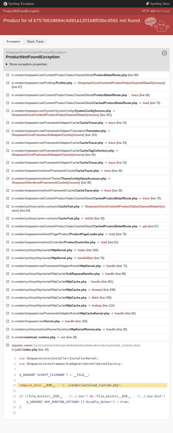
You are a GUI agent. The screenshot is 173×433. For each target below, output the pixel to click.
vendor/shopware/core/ (37, 321)
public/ (26, 349)
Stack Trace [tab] (35, 41)
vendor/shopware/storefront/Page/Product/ (59, 234)
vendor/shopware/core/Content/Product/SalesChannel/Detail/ (71, 75)
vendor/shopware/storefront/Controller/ (55, 242)
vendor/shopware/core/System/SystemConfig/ (63, 111)
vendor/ (35, 337)
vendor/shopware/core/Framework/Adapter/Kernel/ (58, 266)
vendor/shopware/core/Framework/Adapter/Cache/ (59, 122)
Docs (160, 3)
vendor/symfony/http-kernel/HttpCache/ (57, 273)
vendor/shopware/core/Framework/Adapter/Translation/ (60, 131)
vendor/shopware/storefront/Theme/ (60, 178)
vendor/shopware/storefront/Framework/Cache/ (57, 170)
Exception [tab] (13, 41)
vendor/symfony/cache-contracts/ (47, 206)
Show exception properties (28, 64)
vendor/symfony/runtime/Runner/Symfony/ (58, 329)
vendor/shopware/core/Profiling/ (43, 83)
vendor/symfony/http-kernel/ (43, 250)
